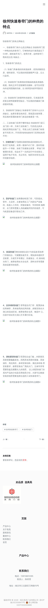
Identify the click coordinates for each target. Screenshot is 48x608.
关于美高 (7, 529)
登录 (24, 460)
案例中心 (7, 536)
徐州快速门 (27, 429)
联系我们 (7, 539)
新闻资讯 (7, 532)
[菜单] (44, 4)
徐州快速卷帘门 (11, 429)
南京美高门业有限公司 (29, 600)
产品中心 (7, 526)
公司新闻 (32, 33)
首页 (5, 542)
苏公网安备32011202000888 (27, 603)
